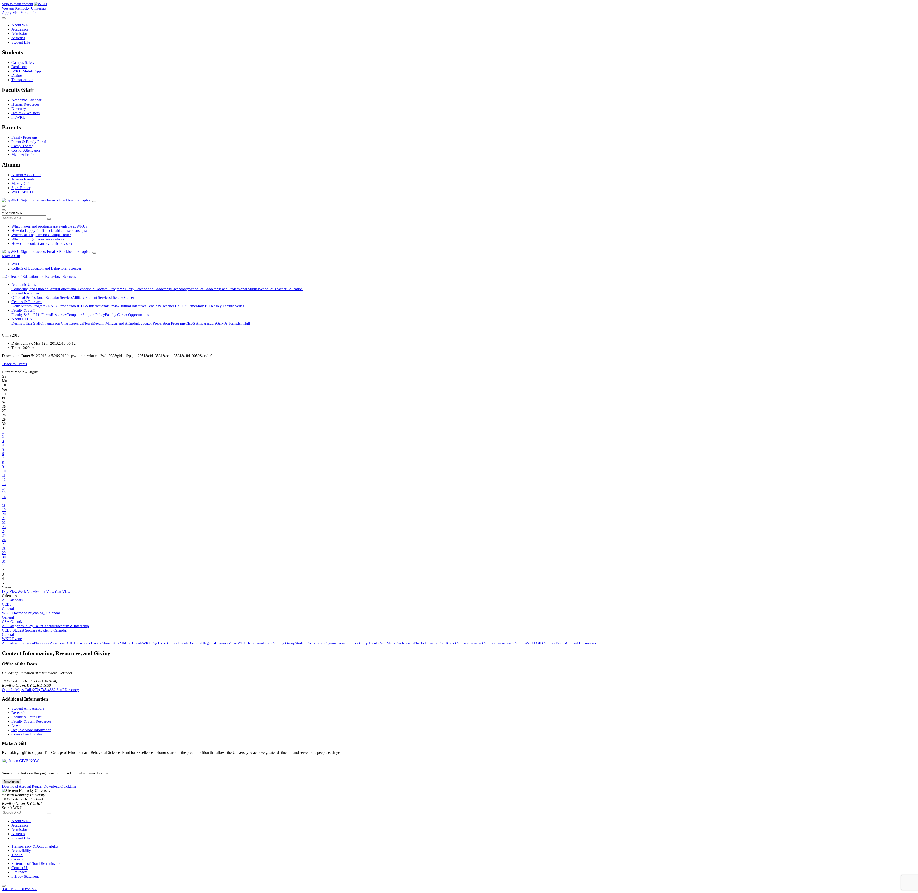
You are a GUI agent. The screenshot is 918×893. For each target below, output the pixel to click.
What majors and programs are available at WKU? (49, 226)
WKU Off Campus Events (546, 643)
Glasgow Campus (481, 643)
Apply (6, 13)
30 (4, 557)
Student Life (20, 42)
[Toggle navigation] (4, 277)
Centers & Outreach (26, 302)
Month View (44, 591)
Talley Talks (33, 626)
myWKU (18, 117)
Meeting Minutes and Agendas (115, 323)
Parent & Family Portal (28, 142)
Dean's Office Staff (25, 323)
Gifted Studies (67, 306)
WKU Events (12, 639)
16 (4, 497)
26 (4, 540)
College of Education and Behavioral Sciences (46, 268)
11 (3, 475)
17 (4, 501)
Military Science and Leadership (146, 289)
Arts (116, 643)
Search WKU (13, 213)
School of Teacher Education (281, 289)
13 (4, 484)
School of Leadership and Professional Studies (224, 289)
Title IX (17, 855)
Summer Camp (356, 643)
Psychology (180, 289)
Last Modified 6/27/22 (19, 889)
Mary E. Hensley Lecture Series (220, 306)
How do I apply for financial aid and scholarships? (49, 231)
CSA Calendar (13, 622)
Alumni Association (26, 175)
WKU (16, 264)
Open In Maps (13, 690)
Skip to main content (17, 4)
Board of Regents (201, 643)
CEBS (7, 604)
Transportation (22, 80)
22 (4, 523)
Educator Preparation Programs (161, 323)
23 (4, 527)
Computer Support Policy (85, 315)
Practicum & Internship (71, 626)
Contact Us (19, 868)
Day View (9, 591)
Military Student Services (92, 297)
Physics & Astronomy (50, 643)
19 (4, 510)
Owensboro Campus (510, 643)
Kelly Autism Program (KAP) (34, 306)
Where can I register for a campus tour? (41, 235)
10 (4, 471)
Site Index (19, 872)
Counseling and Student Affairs (35, 289)
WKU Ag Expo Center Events (165, 643)
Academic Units (23, 285)
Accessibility (21, 851)
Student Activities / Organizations (320, 643)
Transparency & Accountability (35, 846)
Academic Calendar (26, 100)
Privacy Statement (25, 876)
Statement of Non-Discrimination (36, 863)
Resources (58, 315)
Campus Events (89, 643)
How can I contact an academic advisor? (41, 243)
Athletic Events (130, 643)
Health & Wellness (25, 113)
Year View (62, 591)
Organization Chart (54, 323)
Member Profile (23, 154)
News (87, 323)
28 (4, 548)
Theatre (374, 643)
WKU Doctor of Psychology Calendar (31, 613)
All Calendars (12, 600)
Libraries (221, 643)
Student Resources (25, 293)
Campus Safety (22, 62)
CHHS (72, 643)
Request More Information (31, 730)
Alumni (107, 643)
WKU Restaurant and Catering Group (266, 643)
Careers (17, 859)
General (8, 609)
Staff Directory (67, 690)
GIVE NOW (28, 761)
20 (4, 514)
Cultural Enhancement (583, 643)
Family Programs (24, 137)
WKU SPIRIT (22, 192)
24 (4, 531)
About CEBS (21, 319)
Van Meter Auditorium (397, 643)
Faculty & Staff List (26, 315)
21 (4, 518)
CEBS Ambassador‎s (200, 323)
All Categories (13, 626)
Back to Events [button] (14, 364)
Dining (16, 75)
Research (76, 323)
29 (4, 553)
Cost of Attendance (25, 150)
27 (4, 544)
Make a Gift (20, 183)
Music (233, 643)
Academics (19, 29)
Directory (18, 109)
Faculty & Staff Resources (31, 721)
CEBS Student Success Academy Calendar (34, 630)
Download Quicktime (60, 786)
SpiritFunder (20, 188)
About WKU (21, 25)
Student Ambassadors (27, 708)
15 (4, 492)
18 (4, 505)
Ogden (29, 643)
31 (4, 561)
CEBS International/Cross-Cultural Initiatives (112, 306)
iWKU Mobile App (26, 71)
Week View (26, 591)
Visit (15, 13)
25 (4, 536)
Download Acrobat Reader (23, 786)
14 (4, 488)
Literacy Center (122, 297)
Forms (46, 315)
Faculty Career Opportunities (127, 315)
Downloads (11, 782)
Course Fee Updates (26, 734)
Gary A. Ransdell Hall (233, 323)
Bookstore (19, 67)
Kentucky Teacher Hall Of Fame (171, 306)
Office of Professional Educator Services (42, 297)
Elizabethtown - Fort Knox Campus (441, 643)
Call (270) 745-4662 (40, 690)
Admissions (20, 34)
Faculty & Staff (23, 310)
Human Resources (25, 104)
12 (4, 480)
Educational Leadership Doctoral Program (90, 289)
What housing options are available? (38, 239)
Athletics (18, 38)
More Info (28, 13)
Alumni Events (22, 179)
